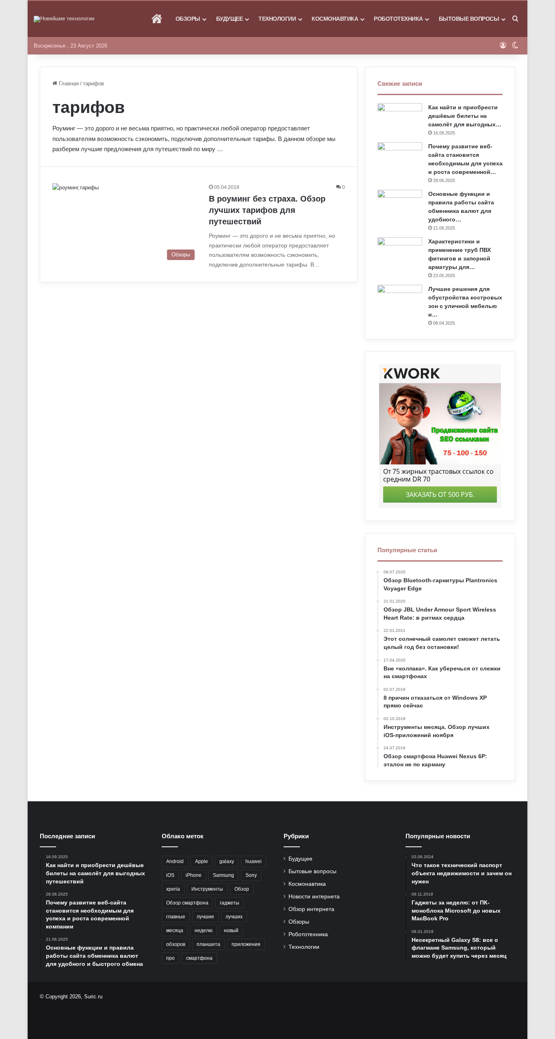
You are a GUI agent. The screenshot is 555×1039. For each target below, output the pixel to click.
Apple (201, 861)
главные (175, 917)
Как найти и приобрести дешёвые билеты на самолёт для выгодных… (464, 116)
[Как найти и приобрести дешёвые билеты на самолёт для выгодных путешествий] (399, 118)
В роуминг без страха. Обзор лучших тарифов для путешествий (267, 210)
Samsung (223, 875)
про (170, 958)
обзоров (175, 944)
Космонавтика (335, 18)
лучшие (205, 917)
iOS (170, 875)
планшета (208, 944)
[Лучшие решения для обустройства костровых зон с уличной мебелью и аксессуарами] (399, 300)
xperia (173, 889)
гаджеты (229, 903)
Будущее (229, 18)
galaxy (226, 861)
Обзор (241, 889)
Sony (251, 875)
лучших (234, 917)
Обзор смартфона (187, 903)
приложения (246, 944)
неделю (203, 930)
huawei (253, 861)
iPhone (194, 875)
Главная (68, 83)
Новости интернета (314, 897)
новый (231, 930)
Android (175, 861)
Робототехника (398, 18)
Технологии (277, 18)
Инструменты (207, 889)
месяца (174, 930)
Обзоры (188, 18)
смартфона (199, 958)
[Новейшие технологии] (64, 19)
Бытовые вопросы (469, 18)
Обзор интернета (311, 909)
